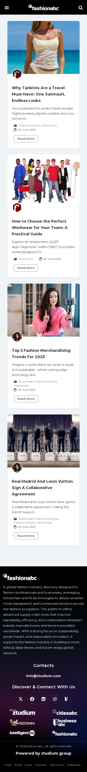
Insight (8, 765)
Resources (49, 125)
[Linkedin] (43, 699)
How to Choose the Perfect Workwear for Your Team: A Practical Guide (40, 227)
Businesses (26, 381)
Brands (18, 765)
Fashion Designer (47, 518)
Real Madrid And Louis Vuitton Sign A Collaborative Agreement (42, 487)
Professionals (74, 765)
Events (28, 765)
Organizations (56, 765)
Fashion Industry (30, 125)
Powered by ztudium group (43, 753)
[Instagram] (55, 699)
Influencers (40, 765)
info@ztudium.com (43, 676)
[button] (6, 7)
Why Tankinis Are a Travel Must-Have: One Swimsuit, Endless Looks (38, 94)
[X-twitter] (20, 699)
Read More (26, 139)
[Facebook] (32, 699)
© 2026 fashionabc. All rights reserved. (43, 746)
